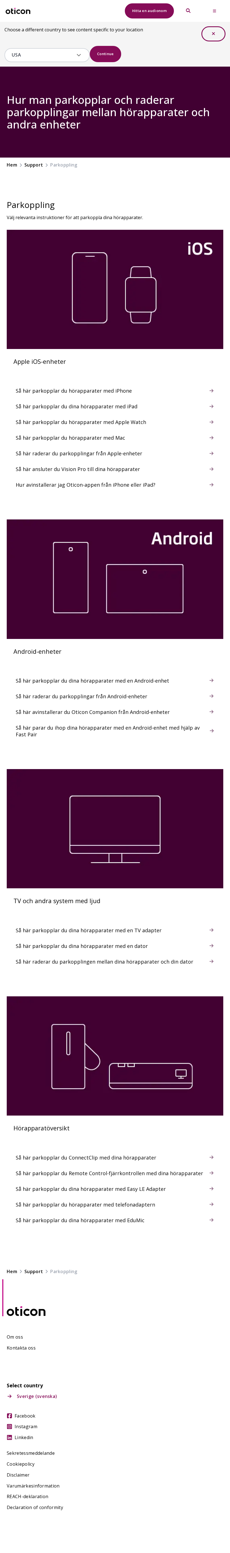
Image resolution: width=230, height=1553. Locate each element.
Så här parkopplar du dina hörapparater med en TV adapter (89, 930)
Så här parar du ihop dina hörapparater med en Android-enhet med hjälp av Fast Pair (108, 731)
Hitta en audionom (149, 10)
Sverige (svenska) (37, 1396)
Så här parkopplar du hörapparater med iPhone (74, 390)
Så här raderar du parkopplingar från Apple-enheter (79, 453)
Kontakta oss (21, 1348)
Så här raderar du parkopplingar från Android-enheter (81, 696)
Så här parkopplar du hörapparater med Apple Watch (81, 422)
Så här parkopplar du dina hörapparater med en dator (82, 946)
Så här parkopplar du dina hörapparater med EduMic (80, 1220)
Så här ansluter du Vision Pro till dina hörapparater (78, 469)
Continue (105, 53)
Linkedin (24, 1437)
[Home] (18, 11)
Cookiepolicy (20, 1464)
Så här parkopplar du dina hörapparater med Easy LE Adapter (91, 1189)
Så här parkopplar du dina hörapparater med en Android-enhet (92, 680)
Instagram (26, 1427)
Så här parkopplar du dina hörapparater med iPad (76, 406)
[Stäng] (213, 33)
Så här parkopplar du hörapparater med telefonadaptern (85, 1204)
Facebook (25, 1416)
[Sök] (188, 10)
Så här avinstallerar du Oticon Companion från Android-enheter (93, 712)
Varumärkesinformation (33, 1486)
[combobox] (43, 55)
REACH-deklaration (27, 1497)
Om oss (15, 1337)
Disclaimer (18, 1475)
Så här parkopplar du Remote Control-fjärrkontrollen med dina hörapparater (109, 1173)
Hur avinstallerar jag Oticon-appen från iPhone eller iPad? (85, 484)
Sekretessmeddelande (31, 1453)
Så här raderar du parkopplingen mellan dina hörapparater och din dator (104, 961)
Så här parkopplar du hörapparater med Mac (70, 437)
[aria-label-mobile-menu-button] (215, 10)
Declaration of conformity (35, 1507)
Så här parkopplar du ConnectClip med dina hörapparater (86, 1157)
